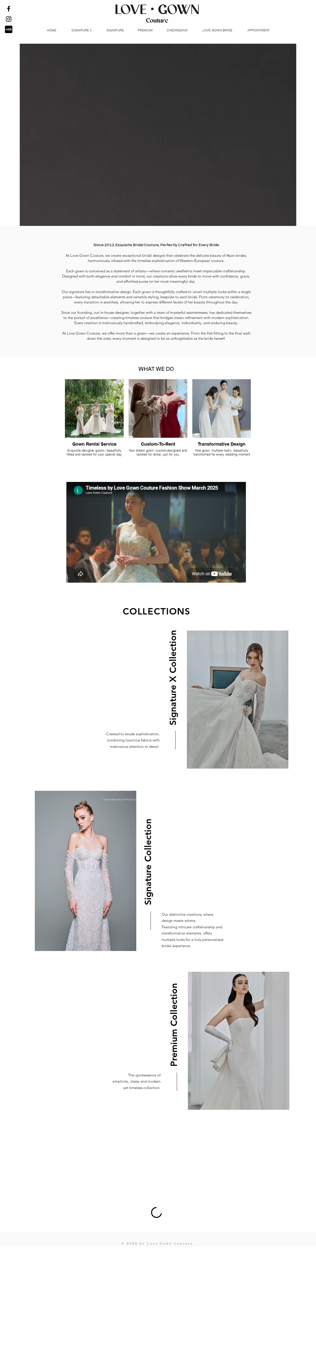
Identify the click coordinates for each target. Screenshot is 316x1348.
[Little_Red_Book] (8, 29)
